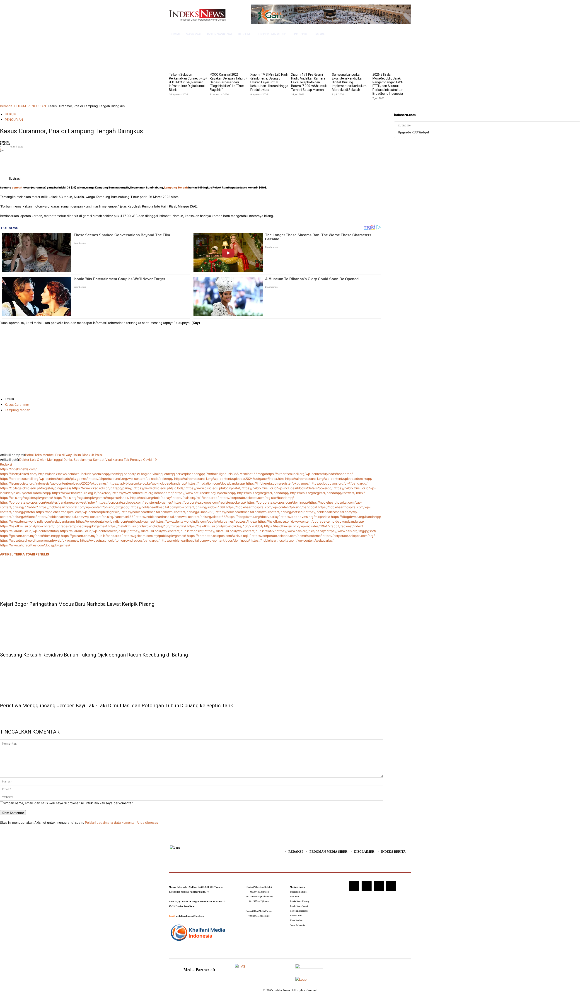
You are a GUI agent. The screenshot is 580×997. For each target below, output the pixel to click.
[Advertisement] (191, 361)
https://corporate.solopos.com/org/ (349, 536)
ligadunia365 (229, 474)
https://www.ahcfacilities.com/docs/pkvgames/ (35, 545)
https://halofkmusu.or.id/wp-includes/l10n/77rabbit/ (225, 526)
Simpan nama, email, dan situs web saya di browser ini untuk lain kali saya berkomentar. (68, 803)
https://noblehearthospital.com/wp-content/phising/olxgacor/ (84, 507)
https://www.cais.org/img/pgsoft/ (351, 531)
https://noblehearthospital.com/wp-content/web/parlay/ (292, 540)
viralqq (157, 474)
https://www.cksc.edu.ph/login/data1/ (214, 488)
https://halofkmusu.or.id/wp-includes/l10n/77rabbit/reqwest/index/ (313, 526)
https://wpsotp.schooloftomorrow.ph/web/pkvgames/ (39, 540)
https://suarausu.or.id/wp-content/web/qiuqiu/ (94, 531)
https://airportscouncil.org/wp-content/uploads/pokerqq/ (131, 478)
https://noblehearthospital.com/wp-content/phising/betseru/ (260, 512)
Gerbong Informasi (299, 911)
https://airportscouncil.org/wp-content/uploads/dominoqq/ (328, 478)
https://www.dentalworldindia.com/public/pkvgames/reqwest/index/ (206, 521)
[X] (14, 158)
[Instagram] (354, 886)
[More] (46, 158)
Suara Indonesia (297, 925)
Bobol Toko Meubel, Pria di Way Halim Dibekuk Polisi (63, 455)
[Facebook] (4, 158)
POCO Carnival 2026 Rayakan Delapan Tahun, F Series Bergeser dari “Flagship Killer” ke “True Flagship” (228, 82)
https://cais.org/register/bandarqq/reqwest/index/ (327, 493)
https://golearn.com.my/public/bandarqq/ (92, 536)
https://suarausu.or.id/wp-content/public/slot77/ (240, 531)
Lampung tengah (17, 410)
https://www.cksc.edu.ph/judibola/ (159, 488)
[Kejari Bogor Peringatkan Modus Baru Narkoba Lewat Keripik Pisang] (191, 578)
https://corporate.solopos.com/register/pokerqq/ (210, 502)
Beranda (6, 106)
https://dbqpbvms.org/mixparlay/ (305, 517)
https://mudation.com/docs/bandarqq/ (216, 483)
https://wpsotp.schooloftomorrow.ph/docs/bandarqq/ (120, 540)
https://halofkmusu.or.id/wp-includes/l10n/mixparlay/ (147, 526)
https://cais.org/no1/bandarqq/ (196, 498)
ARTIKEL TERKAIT (14, 554)
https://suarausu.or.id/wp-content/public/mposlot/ (167, 531)
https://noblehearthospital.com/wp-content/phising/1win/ (78, 512)
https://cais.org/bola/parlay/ (151, 498)
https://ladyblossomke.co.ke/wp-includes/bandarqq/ (148, 483)
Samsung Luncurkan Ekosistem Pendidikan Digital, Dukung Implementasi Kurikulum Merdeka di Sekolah (349, 82)
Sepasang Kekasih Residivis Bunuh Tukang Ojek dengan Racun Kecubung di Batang (94, 655)
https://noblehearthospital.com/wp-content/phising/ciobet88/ (181, 517)
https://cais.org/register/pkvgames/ (26, 498)
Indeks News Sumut (299, 906)
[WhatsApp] (35, 158)
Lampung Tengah (176, 187)
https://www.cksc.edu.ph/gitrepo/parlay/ (102, 488)
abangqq (198, 474)
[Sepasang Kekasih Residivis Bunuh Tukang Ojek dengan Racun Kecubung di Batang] (191, 628)
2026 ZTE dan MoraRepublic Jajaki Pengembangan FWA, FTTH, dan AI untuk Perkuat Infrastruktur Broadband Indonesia (388, 84)
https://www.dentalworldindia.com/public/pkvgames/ (115, 521)
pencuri (17, 187)
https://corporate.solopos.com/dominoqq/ (278, 502)
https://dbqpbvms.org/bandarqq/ (356, 517)
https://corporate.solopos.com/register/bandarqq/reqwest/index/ (48, 502)
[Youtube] (391, 886)
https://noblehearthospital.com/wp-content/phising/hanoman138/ (86, 517)
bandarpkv (132, 474)
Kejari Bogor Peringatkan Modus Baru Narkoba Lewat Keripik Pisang (77, 604)
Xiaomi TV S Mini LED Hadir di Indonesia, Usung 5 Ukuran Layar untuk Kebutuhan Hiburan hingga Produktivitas (269, 82)
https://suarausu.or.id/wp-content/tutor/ (29, 531)
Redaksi (5, 144)
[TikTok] (367, 886)
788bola (212, 474)
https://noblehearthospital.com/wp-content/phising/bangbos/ (271, 507)
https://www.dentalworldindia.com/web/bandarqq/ (37, 521)
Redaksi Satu (296, 916)
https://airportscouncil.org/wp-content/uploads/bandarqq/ (309, 474)
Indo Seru (294, 897)
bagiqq (146, 474)
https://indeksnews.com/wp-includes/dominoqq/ (74, 474)
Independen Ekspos (298, 892)
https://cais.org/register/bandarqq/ (263, 493)
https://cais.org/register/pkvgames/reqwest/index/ (91, 498)
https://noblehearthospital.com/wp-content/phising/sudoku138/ (177, 507)
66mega (260, 474)
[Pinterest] (25, 158)
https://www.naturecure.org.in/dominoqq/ (205, 493)
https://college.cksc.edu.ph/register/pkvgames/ (35, 488)
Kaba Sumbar (296, 920)
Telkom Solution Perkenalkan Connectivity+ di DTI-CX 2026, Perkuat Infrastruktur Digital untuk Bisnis (188, 82)
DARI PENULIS (38, 554)
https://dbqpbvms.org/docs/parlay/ (253, 517)
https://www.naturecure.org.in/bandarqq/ (143, 493)
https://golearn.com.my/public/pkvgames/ (154, 536)
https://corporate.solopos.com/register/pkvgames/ (135, 502)
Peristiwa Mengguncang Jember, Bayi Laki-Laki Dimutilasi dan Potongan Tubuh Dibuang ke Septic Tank (116, 705)
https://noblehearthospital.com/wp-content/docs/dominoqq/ (205, 540)
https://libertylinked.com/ (18, 474)
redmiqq (116, 474)
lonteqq (169, 474)
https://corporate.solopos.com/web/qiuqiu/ (219, 536)
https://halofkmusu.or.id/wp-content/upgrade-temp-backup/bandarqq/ (311, 521)
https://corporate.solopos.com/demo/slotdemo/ (286, 536)
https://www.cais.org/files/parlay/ (301, 531)
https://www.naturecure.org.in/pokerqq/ (81, 493)
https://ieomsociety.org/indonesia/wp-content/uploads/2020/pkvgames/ (54, 483)
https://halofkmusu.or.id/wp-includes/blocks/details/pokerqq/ (287, 488)
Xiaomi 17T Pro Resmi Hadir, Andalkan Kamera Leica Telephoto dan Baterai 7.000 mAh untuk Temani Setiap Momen (309, 82)
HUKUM (20, 106)
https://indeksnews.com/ (18, 469)
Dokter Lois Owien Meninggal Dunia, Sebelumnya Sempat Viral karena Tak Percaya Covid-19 (88, 459)
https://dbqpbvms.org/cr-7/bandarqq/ (338, 483)
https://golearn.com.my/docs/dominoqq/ (30, 536)
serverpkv (183, 474)
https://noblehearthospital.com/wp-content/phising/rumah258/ (168, 512)
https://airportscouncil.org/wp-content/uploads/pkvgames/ (44, 478)
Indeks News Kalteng (299, 901)
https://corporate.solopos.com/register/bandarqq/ (257, 498)
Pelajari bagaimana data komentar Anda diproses (121, 822)
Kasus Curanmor (17, 404)
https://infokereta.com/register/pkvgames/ (277, 483)
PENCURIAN (37, 106)
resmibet (246, 474)
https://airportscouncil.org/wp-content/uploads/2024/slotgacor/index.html (229, 478)
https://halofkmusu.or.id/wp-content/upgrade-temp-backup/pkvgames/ (53, 526)
